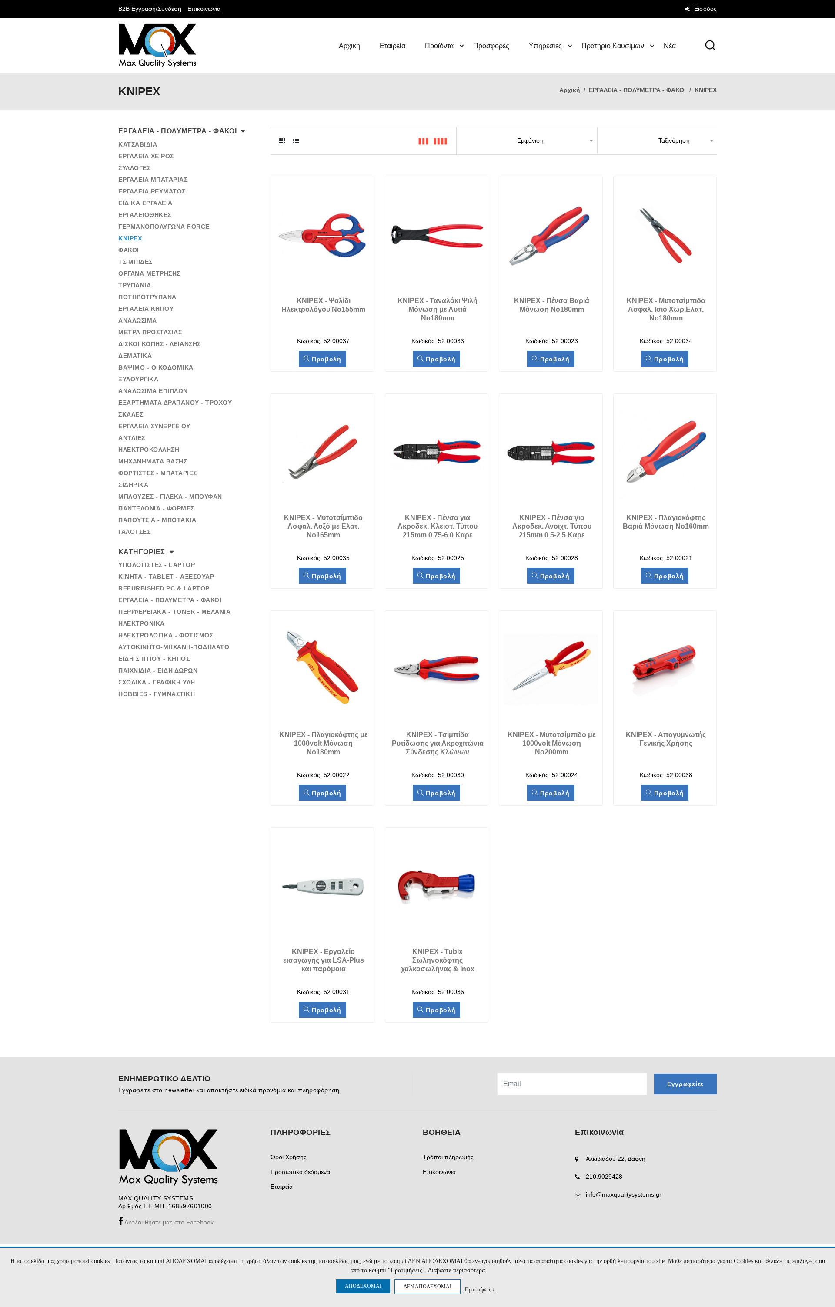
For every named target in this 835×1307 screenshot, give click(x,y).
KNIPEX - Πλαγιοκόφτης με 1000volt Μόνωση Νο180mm (324, 743)
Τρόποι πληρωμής (448, 1157)
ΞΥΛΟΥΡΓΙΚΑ (138, 379)
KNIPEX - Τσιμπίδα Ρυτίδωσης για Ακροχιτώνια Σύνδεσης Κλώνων (438, 743)
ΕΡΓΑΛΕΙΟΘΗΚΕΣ (144, 214)
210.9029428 (604, 1176)
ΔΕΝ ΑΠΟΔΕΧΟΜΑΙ (427, 1287)
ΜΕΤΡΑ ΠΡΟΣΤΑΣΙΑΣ (150, 332)
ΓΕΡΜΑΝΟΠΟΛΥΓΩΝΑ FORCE (164, 226)
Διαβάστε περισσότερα (456, 1270)
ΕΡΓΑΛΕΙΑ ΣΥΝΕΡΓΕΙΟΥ (154, 426)
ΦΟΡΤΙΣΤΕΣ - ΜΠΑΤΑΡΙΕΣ (157, 473)
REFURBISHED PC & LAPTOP (164, 588)
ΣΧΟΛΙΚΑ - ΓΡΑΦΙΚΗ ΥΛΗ (156, 682)
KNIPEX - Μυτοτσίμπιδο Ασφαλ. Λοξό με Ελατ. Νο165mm (324, 526)
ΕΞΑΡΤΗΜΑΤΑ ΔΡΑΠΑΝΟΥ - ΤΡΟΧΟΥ (175, 402)
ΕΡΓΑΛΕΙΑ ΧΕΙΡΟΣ (146, 156)
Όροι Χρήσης (289, 1157)
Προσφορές (491, 46)
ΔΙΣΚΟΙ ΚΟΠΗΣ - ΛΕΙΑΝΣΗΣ (159, 343)
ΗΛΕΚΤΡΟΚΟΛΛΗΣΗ (148, 449)
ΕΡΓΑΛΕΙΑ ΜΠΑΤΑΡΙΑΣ (152, 179)
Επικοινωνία (203, 8)
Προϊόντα (439, 46)
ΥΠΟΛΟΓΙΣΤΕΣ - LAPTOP (156, 564)
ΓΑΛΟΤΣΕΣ (134, 531)
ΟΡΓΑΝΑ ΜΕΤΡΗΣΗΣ (149, 273)
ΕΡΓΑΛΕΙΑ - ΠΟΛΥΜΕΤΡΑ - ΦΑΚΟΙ (637, 90)
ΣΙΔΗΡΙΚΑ (133, 484)
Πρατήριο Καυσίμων (612, 46)
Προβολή (325, 359)
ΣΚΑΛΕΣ (130, 414)
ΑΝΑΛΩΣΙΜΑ (137, 320)
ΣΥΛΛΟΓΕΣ (134, 167)
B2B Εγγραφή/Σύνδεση (149, 8)
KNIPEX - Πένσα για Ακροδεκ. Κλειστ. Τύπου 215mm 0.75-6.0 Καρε (438, 526)
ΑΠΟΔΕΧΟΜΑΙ (363, 1286)
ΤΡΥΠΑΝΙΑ (134, 285)
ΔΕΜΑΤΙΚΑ (135, 355)
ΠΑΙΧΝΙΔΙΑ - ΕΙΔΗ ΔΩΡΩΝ (157, 670)
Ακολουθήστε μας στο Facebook (168, 1222)
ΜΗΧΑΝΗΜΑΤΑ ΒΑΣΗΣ (152, 461)
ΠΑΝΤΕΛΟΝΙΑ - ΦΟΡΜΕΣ (156, 508)
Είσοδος (704, 8)
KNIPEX (706, 90)
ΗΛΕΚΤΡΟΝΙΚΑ (141, 623)
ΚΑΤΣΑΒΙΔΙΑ (137, 144)
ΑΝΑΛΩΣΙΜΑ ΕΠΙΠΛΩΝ (153, 390)
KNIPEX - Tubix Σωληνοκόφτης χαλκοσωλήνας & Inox (437, 960)
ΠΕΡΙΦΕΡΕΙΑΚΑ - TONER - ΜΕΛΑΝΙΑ (174, 611)
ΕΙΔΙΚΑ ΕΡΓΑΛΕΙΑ (145, 203)
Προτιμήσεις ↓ (480, 1289)
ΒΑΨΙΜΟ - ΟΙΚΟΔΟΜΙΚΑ (156, 367)
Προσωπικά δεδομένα (300, 1171)
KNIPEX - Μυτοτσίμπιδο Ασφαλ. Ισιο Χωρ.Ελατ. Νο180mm (667, 309)
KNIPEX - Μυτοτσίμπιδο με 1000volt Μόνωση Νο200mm (553, 743)
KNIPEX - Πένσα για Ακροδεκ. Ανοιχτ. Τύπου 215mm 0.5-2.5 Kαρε (552, 526)
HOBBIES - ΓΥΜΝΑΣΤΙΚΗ (156, 693)
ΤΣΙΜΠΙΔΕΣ (135, 261)
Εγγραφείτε (685, 1083)
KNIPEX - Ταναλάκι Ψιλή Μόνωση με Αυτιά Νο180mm (438, 309)
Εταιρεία (392, 46)
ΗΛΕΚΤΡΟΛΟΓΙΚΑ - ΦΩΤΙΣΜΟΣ (165, 635)
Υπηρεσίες (545, 46)
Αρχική (349, 46)
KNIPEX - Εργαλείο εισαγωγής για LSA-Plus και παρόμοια (324, 960)
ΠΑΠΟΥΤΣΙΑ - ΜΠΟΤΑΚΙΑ (157, 520)
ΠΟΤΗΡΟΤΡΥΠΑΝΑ (147, 296)
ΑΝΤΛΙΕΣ (131, 437)
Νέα (670, 46)
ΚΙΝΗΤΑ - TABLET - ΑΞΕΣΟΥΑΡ (166, 576)
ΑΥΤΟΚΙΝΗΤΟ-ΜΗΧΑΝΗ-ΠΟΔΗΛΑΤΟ (173, 646)
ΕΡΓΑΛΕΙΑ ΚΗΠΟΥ (146, 308)
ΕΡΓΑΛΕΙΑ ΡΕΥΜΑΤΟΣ (152, 191)
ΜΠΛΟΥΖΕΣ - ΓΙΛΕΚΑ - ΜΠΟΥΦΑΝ (170, 496)
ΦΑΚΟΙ (128, 250)
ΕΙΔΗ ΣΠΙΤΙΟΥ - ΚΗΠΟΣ (154, 658)
